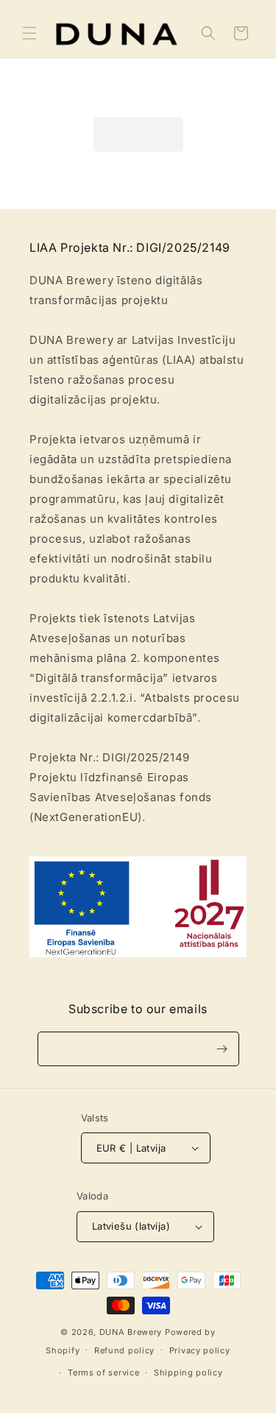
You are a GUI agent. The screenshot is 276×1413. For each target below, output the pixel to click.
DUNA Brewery (130, 1332)
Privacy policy (199, 1350)
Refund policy (124, 1350)
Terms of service (103, 1372)
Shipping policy (188, 1372)
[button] (29, 33)
